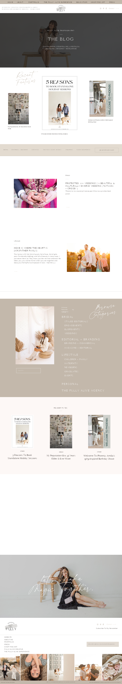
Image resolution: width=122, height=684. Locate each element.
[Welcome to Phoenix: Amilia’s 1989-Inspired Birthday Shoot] (99, 431)
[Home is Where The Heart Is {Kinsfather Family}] (15, 271)
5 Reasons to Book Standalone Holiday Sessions (54, 133)
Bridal (67, 175)
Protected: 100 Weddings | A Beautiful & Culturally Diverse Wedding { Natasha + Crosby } (90, 186)
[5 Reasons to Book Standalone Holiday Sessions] (22, 431)
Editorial (61, 452)
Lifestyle (17, 241)
